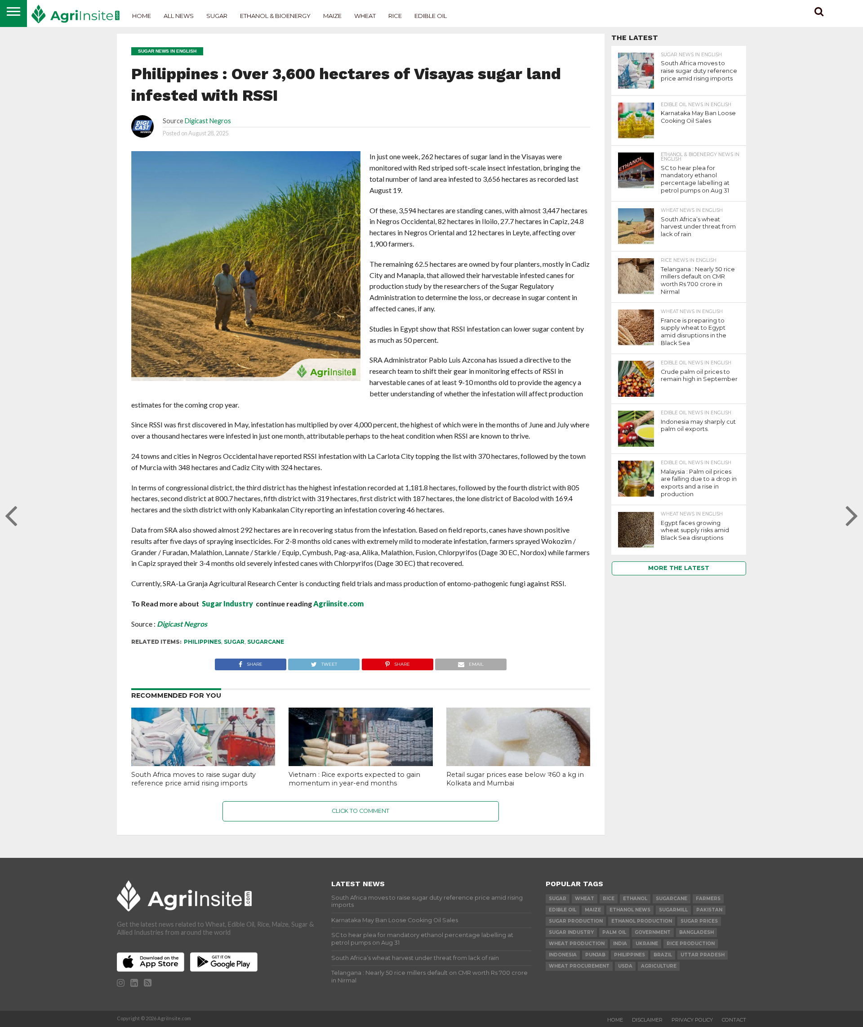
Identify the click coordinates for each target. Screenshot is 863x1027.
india (620, 943)
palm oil (614, 932)
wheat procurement (579, 966)
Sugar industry (571, 932)
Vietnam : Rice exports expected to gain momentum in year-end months (354, 779)
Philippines (202, 641)
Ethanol (635, 898)
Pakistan (709, 910)
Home (141, 15)
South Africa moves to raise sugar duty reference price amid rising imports (193, 779)
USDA (625, 966)
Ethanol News (629, 910)
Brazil (663, 955)
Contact (734, 1020)
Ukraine (647, 943)
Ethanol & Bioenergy (275, 15)
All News (179, 15)
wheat (584, 898)
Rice (395, 15)
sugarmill (673, 910)
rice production (691, 943)
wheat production (577, 943)
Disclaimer (647, 1020)
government (653, 932)
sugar (234, 641)
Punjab (595, 955)
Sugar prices (699, 921)
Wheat (365, 15)
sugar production (576, 921)
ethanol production (641, 921)
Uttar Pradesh (703, 955)
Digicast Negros (208, 121)
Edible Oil (430, 15)
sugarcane (265, 641)
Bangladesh (696, 932)
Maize (332, 15)
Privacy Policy (692, 1020)
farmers (708, 898)
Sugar (216, 15)
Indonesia (563, 955)
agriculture (658, 966)
